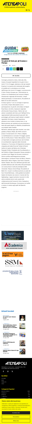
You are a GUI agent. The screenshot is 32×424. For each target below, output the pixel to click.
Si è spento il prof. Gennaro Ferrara (9, 317)
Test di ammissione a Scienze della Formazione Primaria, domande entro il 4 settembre (10, 326)
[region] (16, 411)
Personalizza (16, 416)
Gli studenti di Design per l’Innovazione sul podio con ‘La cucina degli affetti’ (10, 335)
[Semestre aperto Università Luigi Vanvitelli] (22, 351)
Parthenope (6, 315)
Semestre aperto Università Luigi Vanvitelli (10, 350)
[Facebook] (7, 68)
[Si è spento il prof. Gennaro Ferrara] (22, 318)
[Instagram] (8, 371)
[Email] (17, 68)
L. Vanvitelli (6, 323)
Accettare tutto (16, 412)
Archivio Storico (5, 58)
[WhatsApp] (14, 68)
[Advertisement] (16, 30)
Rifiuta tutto (16, 420)
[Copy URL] (21, 68)
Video (4, 340)
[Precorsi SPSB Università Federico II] (22, 343)
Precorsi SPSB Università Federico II (9, 342)
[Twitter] (11, 68)
